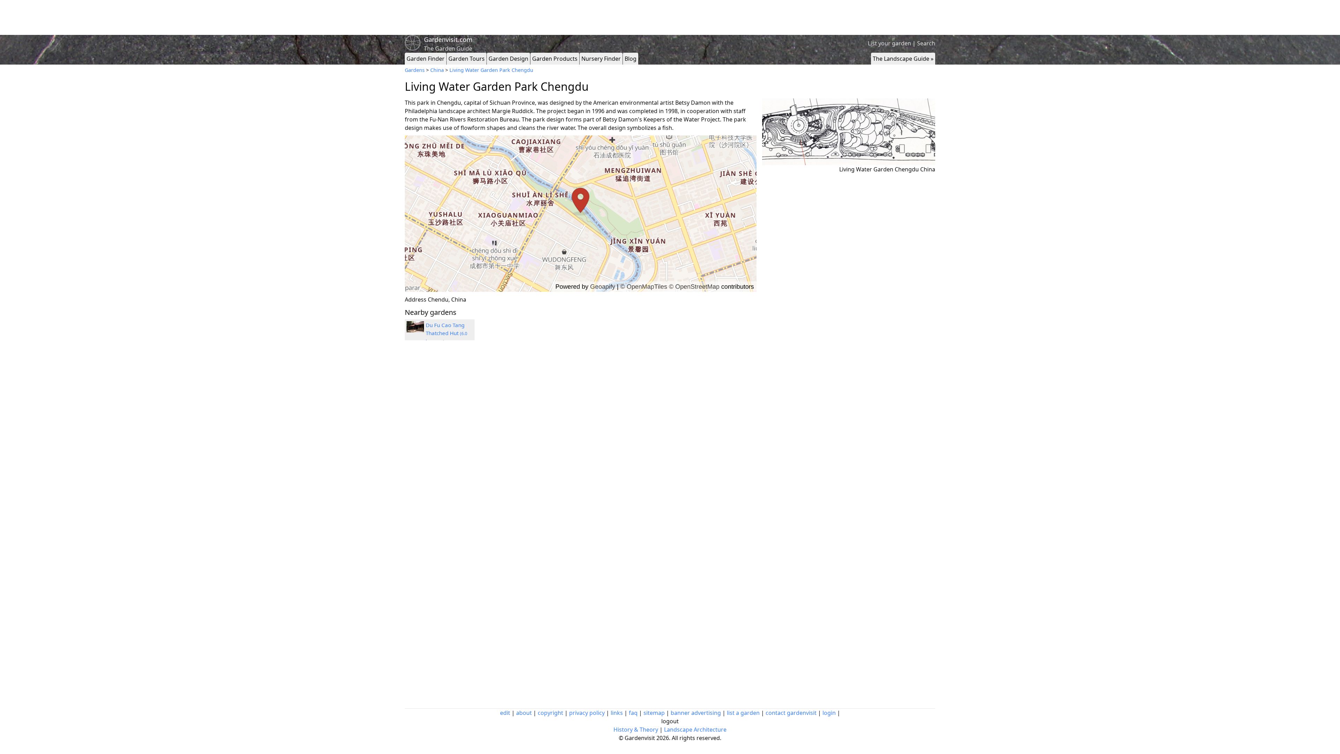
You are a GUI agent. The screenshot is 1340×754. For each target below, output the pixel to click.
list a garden (743, 713)
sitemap (654, 713)
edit (505, 713)
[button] (581, 213)
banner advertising (696, 713)
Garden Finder (426, 58)
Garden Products (555, 58)
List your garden (889, 43)
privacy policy (587, 713)
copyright (550, 713)
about (524, 713)
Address (415, 299)
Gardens (415, 70)
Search (926, 43)
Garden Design (508, 58)
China (437, 70)
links (617, 713)
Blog (630, 58)
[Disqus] (581, 439)
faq (633, 713)
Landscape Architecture (695, 729)
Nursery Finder (601, 58)
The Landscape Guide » (903, 58)
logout (670, 721)
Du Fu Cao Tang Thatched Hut (446, 333)
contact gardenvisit (791, 713)
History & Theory (635, 729)
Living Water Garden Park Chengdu (491, 70)
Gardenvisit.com (448, 39)
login (829, 713)
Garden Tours (466, 58)
